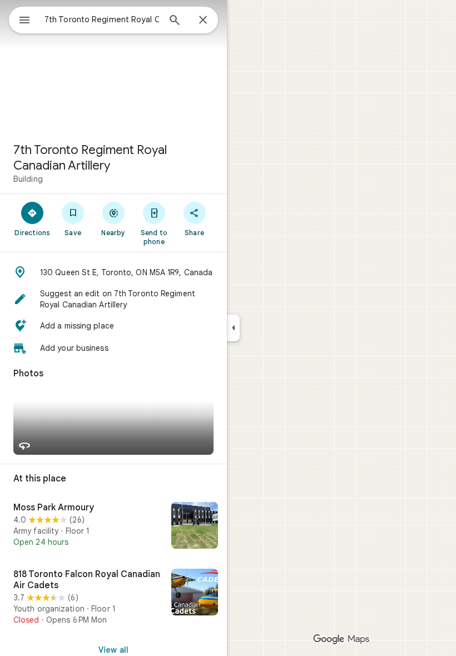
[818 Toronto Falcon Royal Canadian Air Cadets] (113, 597)
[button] (113, 272)
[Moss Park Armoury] (113, 526)
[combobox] (101, 19)
